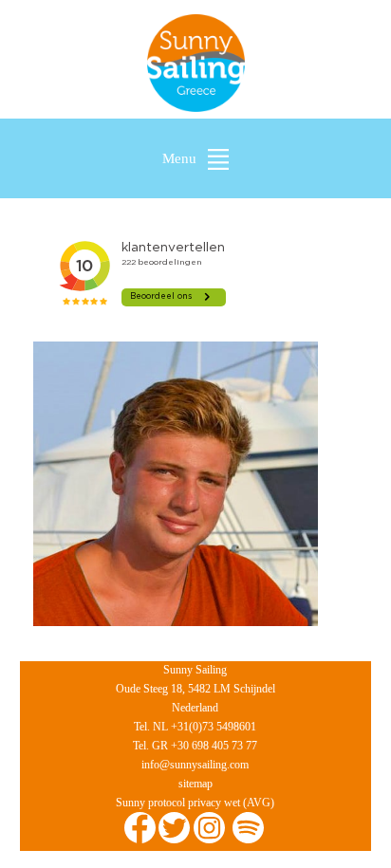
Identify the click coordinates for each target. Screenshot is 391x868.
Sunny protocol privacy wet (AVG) (195, 802)
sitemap (195, 783)
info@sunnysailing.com (195, 764)
